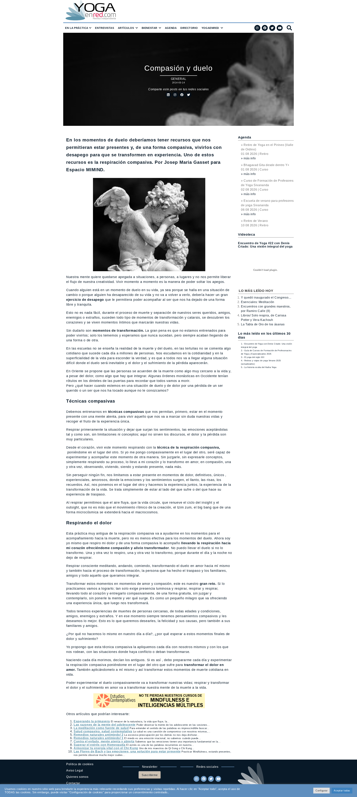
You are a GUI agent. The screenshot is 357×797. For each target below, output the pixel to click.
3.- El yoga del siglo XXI (252, 357)
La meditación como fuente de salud (101, 728)
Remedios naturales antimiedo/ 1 (98, 738)
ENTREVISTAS (104, 27)
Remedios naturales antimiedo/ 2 (98, 734)
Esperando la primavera (92, 721)
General (178, 78)
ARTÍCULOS (126, 27)
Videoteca (246, 234)
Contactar (73, 783)
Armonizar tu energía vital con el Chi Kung (106, 748)
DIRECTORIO (189, 27)
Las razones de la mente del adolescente (105, 724)
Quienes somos (77, 776)
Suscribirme (150, 775)
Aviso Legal (74, 770)
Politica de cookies (79, 764)
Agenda (244, 137)
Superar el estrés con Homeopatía (99, 744)
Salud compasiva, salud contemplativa (103, 731)
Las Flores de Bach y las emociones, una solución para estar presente (127, 751)
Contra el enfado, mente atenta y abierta (104, 741)
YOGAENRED (210, 27)
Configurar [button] (321, 790)
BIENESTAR (149, 27)
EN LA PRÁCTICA (76, 27)
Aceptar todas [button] (342, 790)
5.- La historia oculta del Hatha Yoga (258, 367)
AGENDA (171, 27)
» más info (248, 158)
